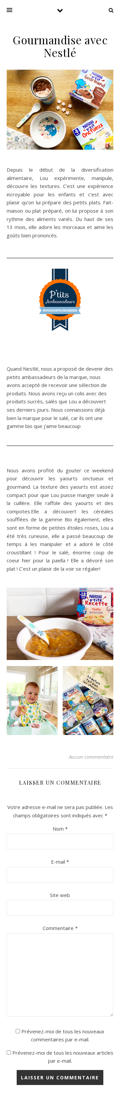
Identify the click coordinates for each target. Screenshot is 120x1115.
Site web (60, 895)
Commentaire (60, 928)
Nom (60, 828)
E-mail (60, 861)
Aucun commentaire (91, 756)
